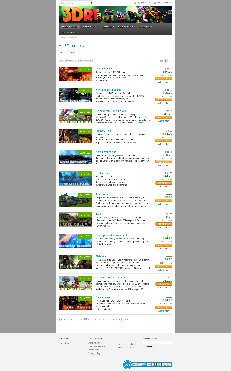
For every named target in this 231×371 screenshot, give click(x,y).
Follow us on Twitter (125, 348)
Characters (90, 27)
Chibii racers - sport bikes (111, 277)
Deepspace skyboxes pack (111, 235)
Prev (64, 319)
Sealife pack (103, 173)
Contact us (64, 343)
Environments (126, 27)
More (143, 123)
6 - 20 (127, 319)
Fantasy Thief (104, 130)
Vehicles (107, 27)
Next (117, 319)
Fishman (101, 256)
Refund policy (94, 350)
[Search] (91, 2)
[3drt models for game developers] (115, 14)
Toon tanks (102, 194)
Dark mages (103, 297)
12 (109, 319)
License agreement (96, 346)
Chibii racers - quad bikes (111, 110)
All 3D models (69, 27)
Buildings (145, 27)
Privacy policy (94, 353)
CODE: (162, 75)
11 (106, 319)
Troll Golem (102, 214)
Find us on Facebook (126, 344)
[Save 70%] (75, 74)
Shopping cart (94, 343)
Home (62, 37)
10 (103, 319)
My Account (142, 3)
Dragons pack (104, 68)
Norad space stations (108, 89)
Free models (68, 32)
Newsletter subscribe (152, 338)
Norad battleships (106, 151)
